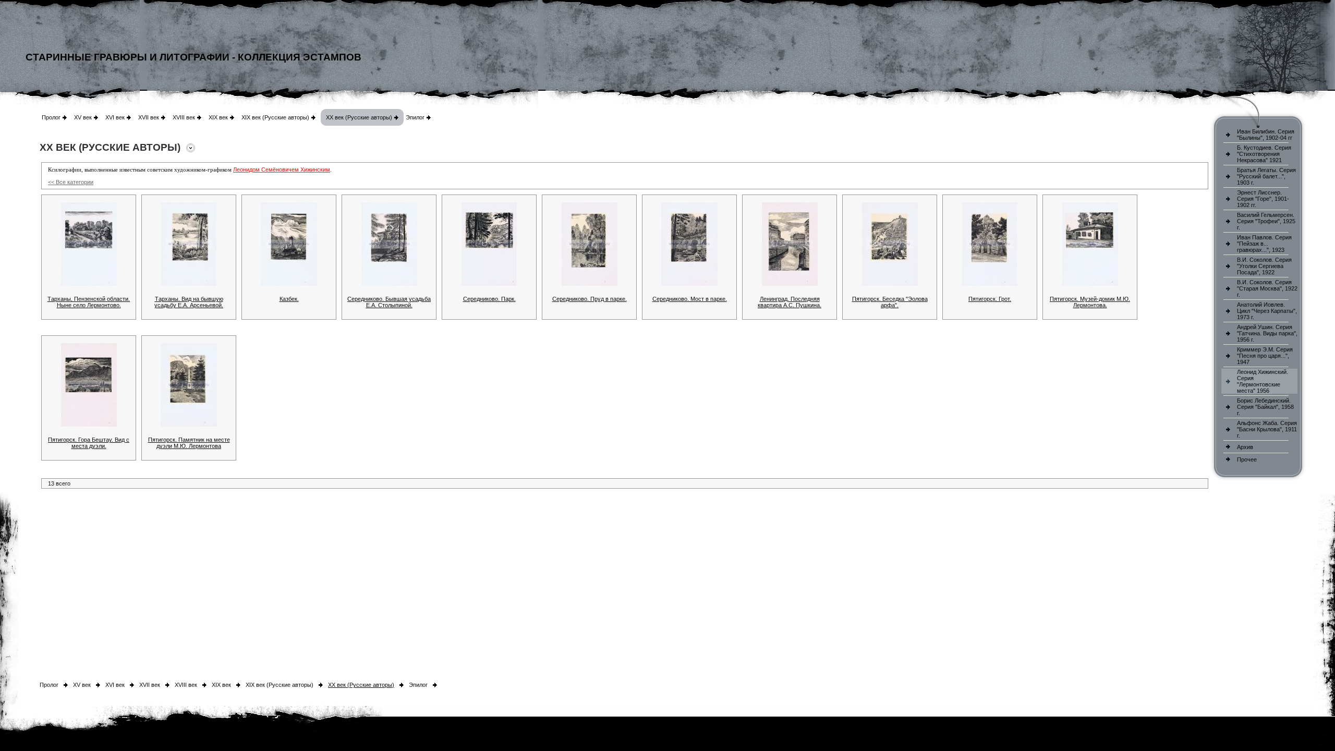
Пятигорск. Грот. (989, 299)
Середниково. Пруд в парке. (589, 299)
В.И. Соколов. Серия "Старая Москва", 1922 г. (1267, 288)
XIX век (218, 117)
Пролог (51, 117)
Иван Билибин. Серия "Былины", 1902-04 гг (1265, 134)
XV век (83, 117)
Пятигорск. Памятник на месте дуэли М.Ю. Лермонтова (189, 443)
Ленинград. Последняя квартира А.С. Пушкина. (789, 302)
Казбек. (289, 299)
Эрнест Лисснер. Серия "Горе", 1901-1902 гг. (1263, 198)
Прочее (1247, 459)
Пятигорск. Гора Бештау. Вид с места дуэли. (88, 443)
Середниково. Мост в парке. (689, 299)
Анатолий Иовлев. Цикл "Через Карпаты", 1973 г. (1267, 310)
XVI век (115, 117)
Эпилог (415, 117)
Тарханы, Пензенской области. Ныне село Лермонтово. (88, 302)
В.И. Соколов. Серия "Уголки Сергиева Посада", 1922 (1264, 266)
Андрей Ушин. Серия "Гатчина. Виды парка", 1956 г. (1267, 333)
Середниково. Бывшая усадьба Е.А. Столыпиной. (389, 302)
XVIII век (184, 117)
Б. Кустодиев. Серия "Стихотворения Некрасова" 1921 (1264, 153)
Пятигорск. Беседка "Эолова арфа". (890, 302)
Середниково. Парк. (489, 299)
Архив (1245, 447)
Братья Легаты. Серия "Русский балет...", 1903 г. (1266, 176)
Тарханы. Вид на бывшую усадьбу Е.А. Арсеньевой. (188, 302)
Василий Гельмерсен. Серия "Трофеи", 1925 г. (1266, 221)
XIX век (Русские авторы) (275, 117)
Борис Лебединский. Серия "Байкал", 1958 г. (1265, 406)
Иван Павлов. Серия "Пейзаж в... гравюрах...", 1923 (1264, 243)
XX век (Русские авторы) (359, 117)
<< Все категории (70, 182)
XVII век (148, 117)
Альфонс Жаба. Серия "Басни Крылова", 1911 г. (1267, 429)
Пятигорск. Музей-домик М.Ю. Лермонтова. (1090, 302)
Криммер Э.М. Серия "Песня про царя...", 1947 (1265, 355)
